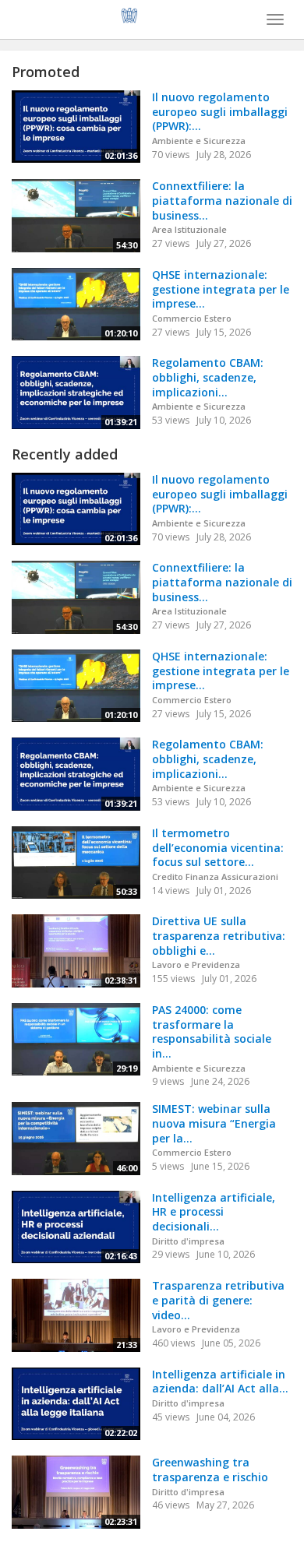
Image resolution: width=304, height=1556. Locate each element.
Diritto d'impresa (188, 1241)
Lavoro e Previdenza (196, 964)
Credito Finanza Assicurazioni (215, 876)
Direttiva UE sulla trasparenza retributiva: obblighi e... (218, 935)
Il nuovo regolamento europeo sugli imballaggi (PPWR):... (220, 111)
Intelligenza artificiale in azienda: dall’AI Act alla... (220, 1381)
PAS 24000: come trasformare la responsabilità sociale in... (211, 1031)
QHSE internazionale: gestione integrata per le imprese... (220, 289)
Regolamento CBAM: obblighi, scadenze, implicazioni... (207, 377)
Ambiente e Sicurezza (199, 140)
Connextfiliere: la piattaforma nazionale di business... (222, 200)
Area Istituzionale (189, 229)
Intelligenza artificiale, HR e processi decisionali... (213, 1212)
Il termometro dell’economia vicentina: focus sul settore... (218, 847)
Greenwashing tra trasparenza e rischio (210, 1469)
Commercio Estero (192, 318)
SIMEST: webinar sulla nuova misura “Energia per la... (214, 1123)
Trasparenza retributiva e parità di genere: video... (218, 1300)
